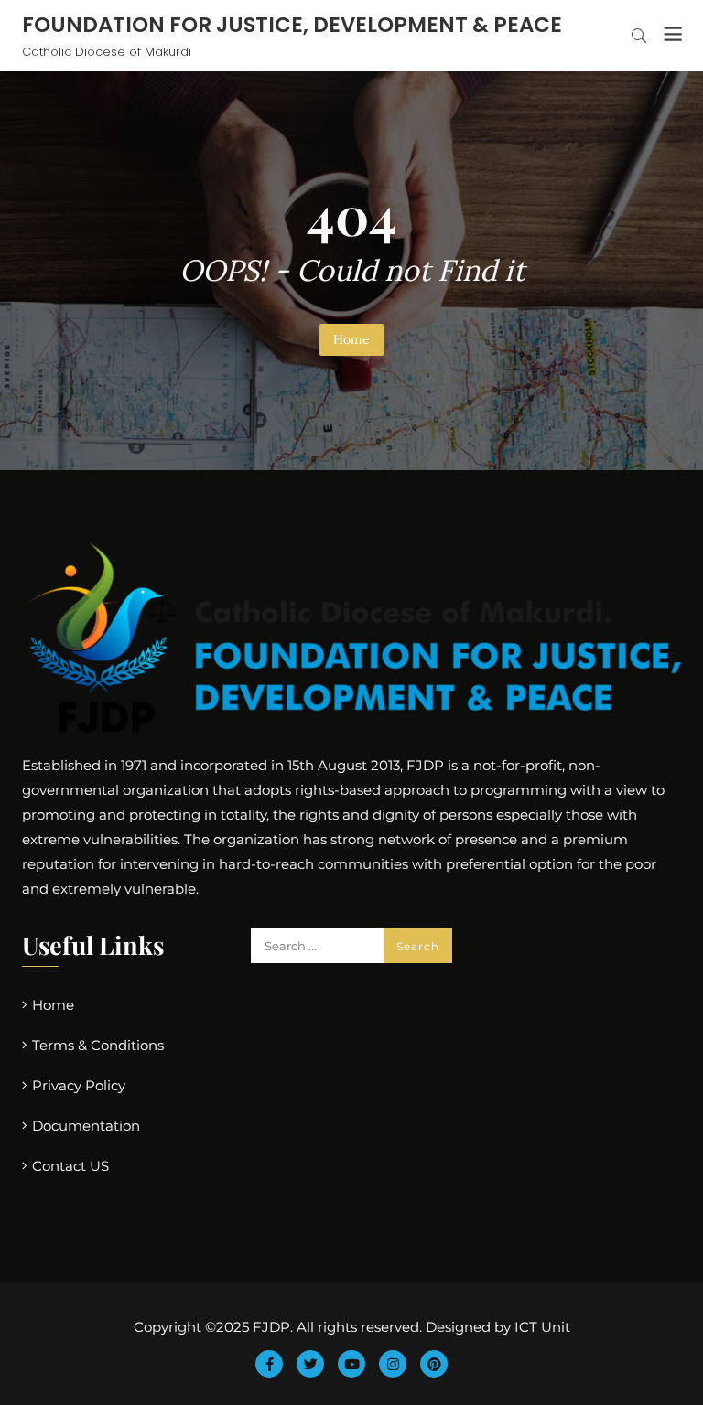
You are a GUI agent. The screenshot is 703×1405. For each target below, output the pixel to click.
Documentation (86, 1125)
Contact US (70, 1165)
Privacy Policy (78, 1085)
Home (351, 339)
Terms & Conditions (98, 1045)
